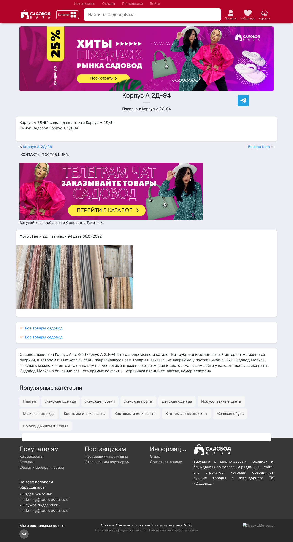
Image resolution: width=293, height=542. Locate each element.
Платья (29, 401)
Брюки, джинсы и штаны (45, 426)
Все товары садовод (43, 328)
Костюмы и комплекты (85, 413)
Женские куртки (100, 401)
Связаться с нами (166, 462)
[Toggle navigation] (67, 14)
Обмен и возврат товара (41, 467)
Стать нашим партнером (107, 462)
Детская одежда (177, 401)
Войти (155, 3)
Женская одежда (60, 401)
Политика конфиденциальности (121, 530)
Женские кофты (138, 401)
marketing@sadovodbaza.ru (43, 499)
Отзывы (108, 3)
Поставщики (132, 3)
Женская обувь (230, 413)
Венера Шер (259, 146)
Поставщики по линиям (106, 456)
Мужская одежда (39, 413)
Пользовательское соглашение (173, 530)
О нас (155, 456)
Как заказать (84, 3)
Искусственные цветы (221, 401)
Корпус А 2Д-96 (37, 146)
